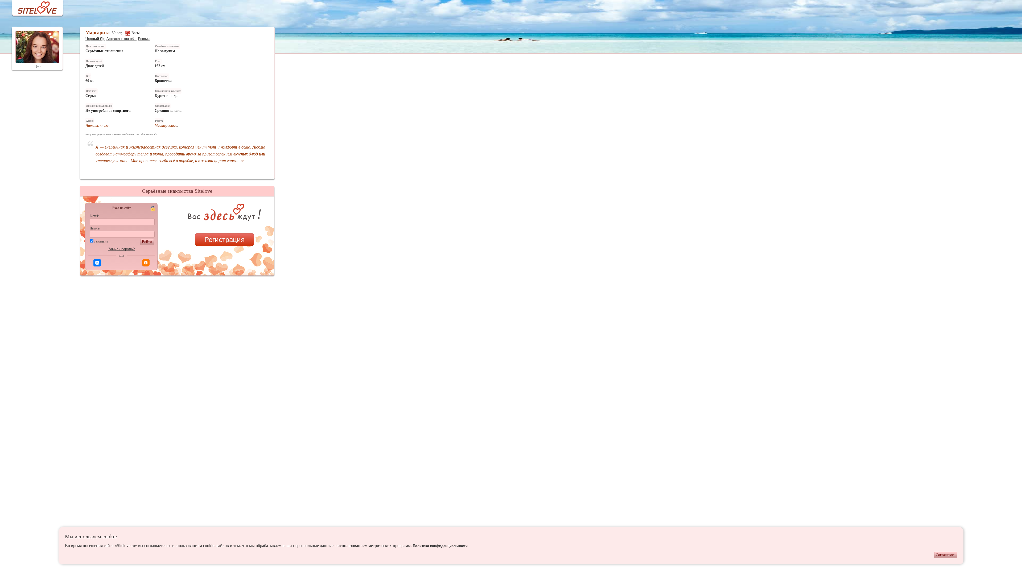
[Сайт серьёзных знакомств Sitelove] (33, 6)
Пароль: (95, 228)
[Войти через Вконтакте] (97, 262)
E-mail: (94, 216)
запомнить (101, 241)
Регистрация (224, 240)
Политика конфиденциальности (440, 546)
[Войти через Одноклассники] (146, 262)
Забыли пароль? (121, 249)
